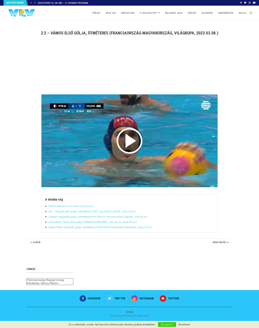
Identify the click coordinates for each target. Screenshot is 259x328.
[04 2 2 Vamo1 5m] (131, 95)
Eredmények (226, 12)
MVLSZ (243, 12)
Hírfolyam (127, 12)
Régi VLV (111, 12)
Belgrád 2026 (173, 12)
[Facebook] (241, 3)
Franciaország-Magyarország (45, 280)
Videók (192, 12)
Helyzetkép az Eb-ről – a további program (63, 3)
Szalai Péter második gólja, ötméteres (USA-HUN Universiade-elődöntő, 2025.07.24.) (100, 227)
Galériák (207, 12)
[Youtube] (254, 3)
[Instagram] (250, 3)
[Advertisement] (129, 67)
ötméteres (33, 283)
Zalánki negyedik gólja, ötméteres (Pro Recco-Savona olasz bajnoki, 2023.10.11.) (97, 216)
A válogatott (149, 12)
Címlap (96, 12)
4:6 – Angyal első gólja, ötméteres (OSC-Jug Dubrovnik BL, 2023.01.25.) (92, 211)
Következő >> (221, 242)
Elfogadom (167, 324)
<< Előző (35, 242)
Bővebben (184, 324)
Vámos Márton (49, 283)
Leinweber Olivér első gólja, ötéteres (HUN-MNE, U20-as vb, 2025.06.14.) (92, 222)
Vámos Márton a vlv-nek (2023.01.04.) (71, 206)
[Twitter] (245, 3)
